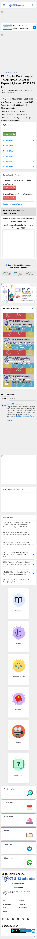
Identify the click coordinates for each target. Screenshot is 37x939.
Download (8, 134)
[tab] (18, 125)
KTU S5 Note (9, 72)
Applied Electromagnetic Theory (24, 416)
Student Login (6, 904)
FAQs (4, 907)
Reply (8, 420)
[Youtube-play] (18, 919)
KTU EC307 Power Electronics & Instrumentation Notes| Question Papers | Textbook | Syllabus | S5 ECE (17, 362)
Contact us (21, 904)
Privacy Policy (22, 907)
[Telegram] (13, 919)
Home (2, 72)
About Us (21, 900)
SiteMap (4, 911)
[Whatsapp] (8, 919)
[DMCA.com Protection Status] (18, 888)
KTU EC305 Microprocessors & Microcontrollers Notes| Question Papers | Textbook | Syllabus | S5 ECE (18, 381)
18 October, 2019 (20, 404)
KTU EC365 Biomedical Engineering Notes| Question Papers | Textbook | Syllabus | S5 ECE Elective (18, 327)
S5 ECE (16, 72)
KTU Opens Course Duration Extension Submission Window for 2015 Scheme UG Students (22, 26)
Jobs (3, 900)
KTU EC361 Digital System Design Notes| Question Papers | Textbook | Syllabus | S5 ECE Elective (18, 345)
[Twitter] (28, 919)
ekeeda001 (11, 404)
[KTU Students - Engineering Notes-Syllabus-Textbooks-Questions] (16, 5)
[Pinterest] (23, 919)
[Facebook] (3, 919)
